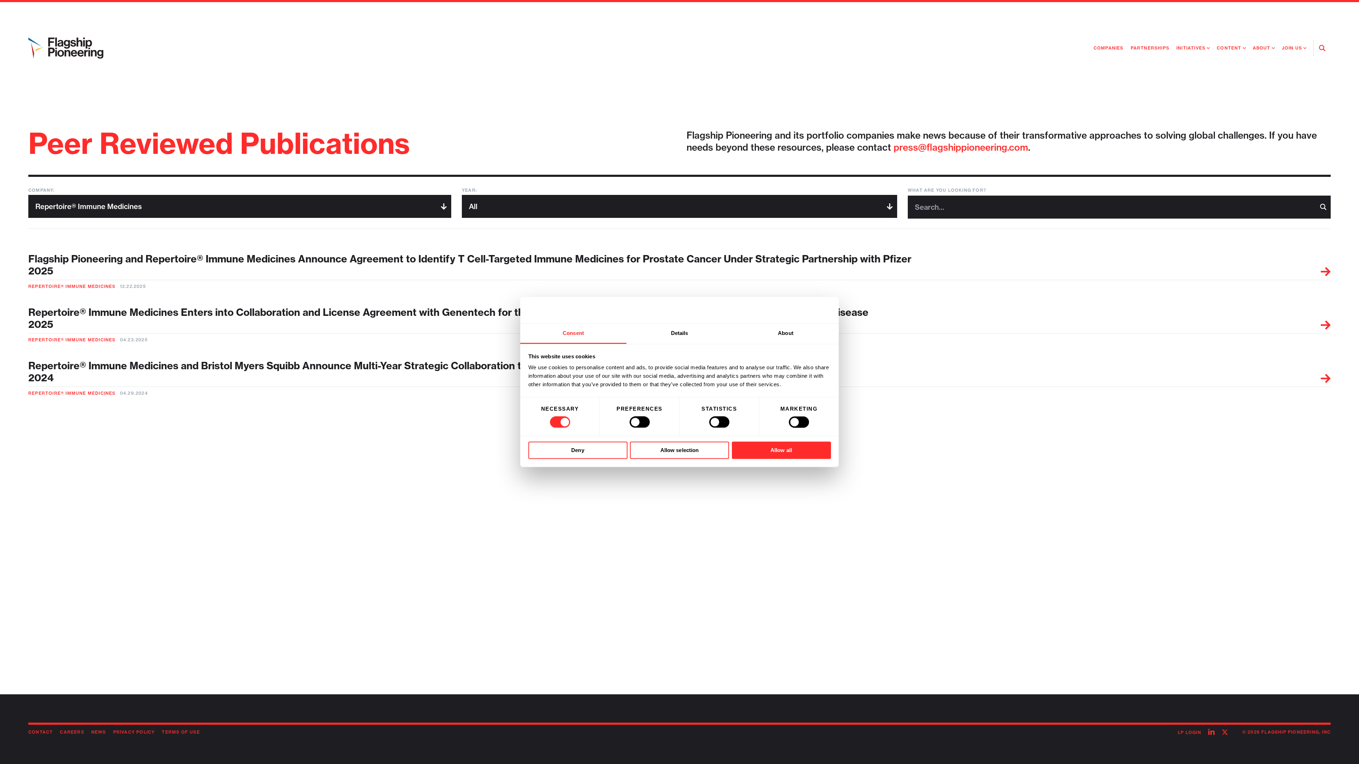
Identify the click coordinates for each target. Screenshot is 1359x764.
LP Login (1189, 732)
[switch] (640, 422)
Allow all (781, 450)
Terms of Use (181, 732)
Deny (577, 450)
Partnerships (1150, 48)
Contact (40, 732)
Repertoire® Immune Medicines (72, 286)
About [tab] (785, 333)
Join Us (1292, 48)
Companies (1109, 48)
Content (1229, 48)
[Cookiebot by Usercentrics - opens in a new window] (800, 310)
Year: (469, 190)
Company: (41, 190)
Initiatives (1190, 48)
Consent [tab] (573, 333)
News (98, 732)
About (1262, 48)
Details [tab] (679, 333)
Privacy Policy (134, 732)
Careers (72, 732)
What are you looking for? (947, 190)
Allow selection (679, 450)
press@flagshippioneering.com (961, 147)
